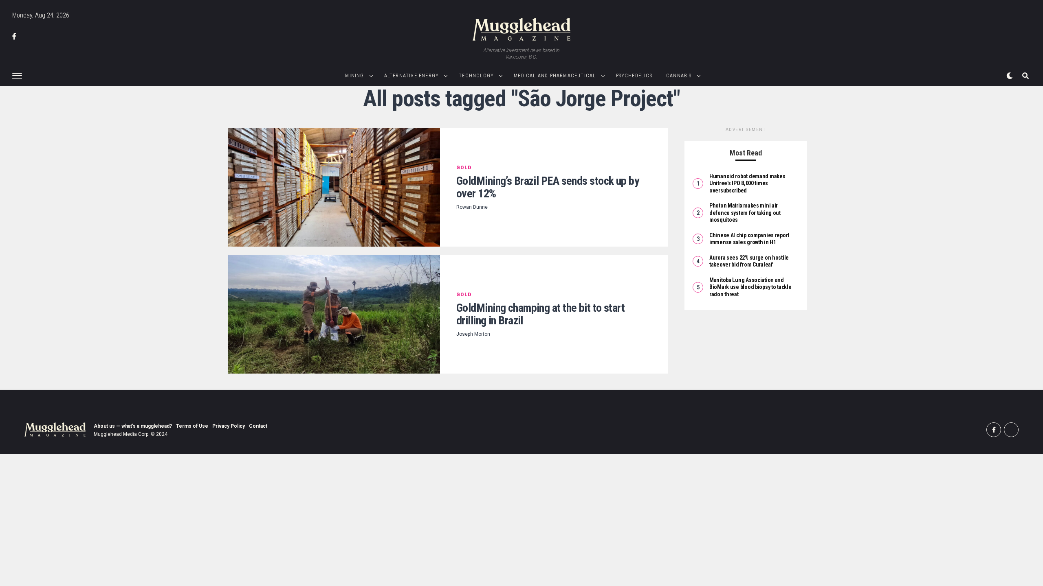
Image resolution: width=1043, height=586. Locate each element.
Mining (354, 76)
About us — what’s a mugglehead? (133, 426)
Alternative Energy (411, 76)
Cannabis (679, 76)
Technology (476, 76)
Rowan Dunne (472, 207)
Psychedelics (634, 76)
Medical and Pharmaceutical (555, 76)
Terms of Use (192, 426)
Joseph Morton (473, 334)
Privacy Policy (228, 426)
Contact (258, 426)
